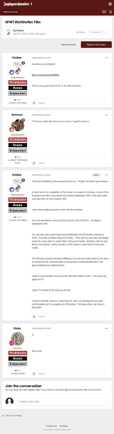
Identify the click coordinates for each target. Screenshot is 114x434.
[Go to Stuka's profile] (17, 338)
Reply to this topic (96, 44)
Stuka (17, 328)
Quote (42, 103)
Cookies (64, 426)
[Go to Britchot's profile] (17, 125)
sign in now (70, 389)
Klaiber (20, 30)
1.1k (18, 370)
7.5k (19, 157)
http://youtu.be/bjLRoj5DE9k (45, 75)
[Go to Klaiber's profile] (8, 32)
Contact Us (51, 426)
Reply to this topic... (31, 401)
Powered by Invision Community (57, 430)
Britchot (17, 114)
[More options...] (106, 58)
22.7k (19, 100)
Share (81, 32)
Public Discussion (37, 33)
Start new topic (68, 44)
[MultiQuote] (34, 103)
